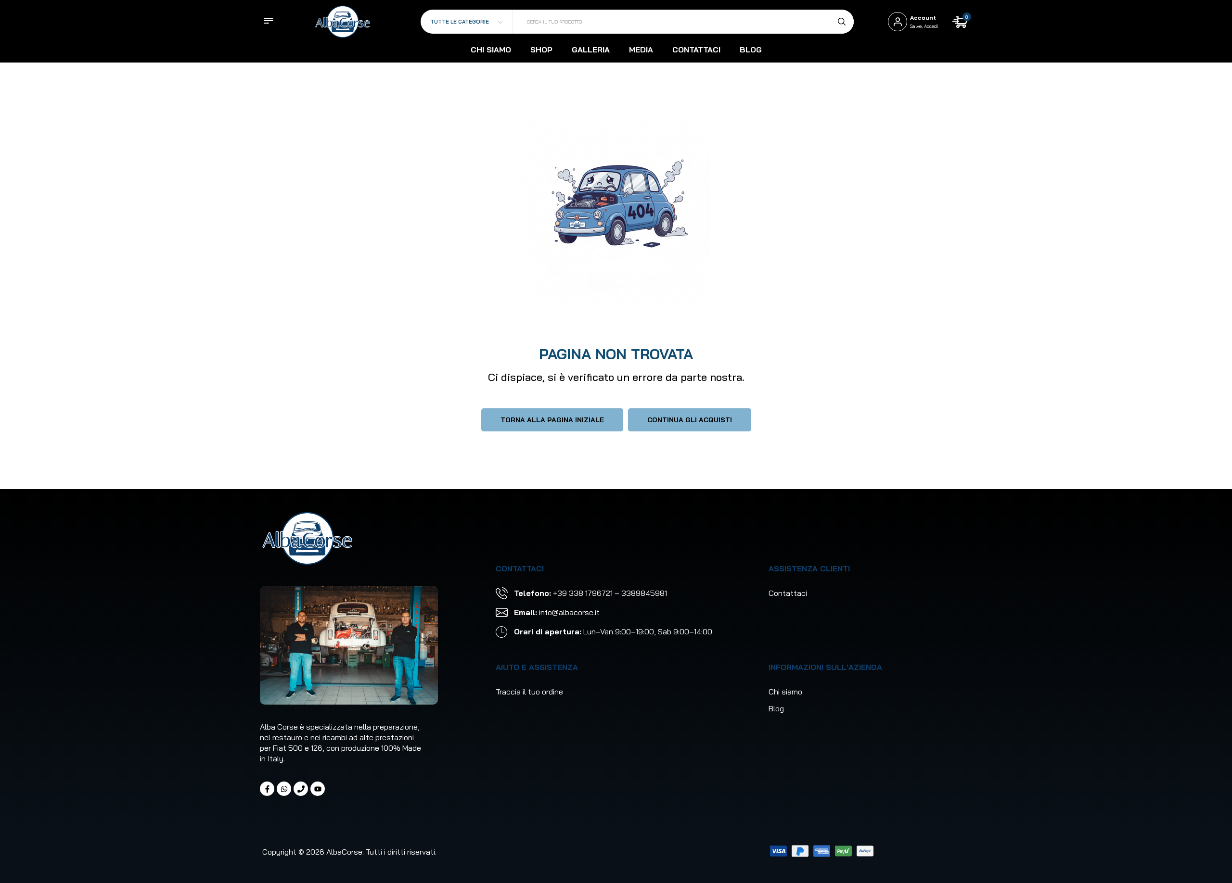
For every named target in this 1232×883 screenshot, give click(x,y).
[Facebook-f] (267, 789)
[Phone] (301, 789)
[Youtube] (317, 789)
